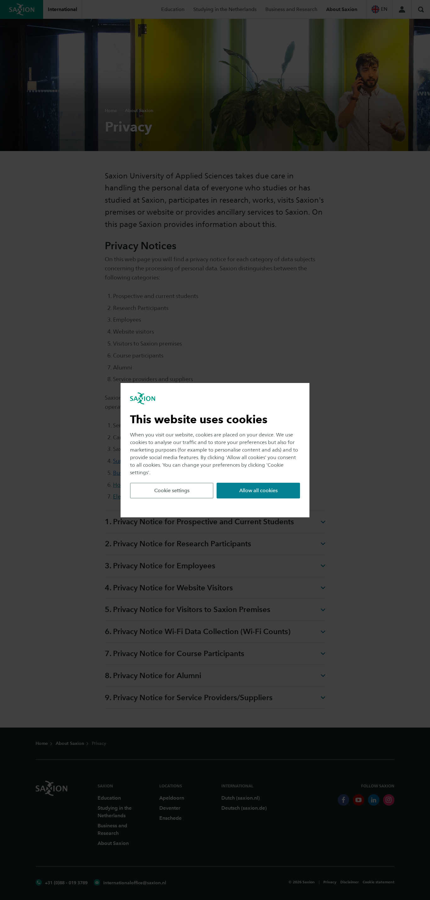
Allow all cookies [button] (258, 490)
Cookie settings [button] (172, 490)
